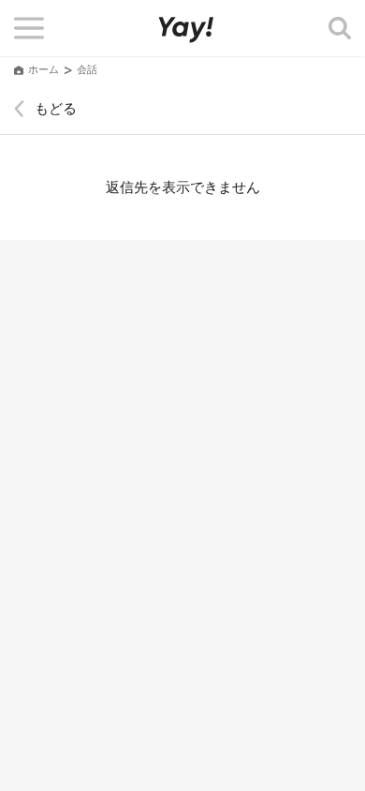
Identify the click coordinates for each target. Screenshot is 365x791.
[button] (29, 28)
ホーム (43, 70)
